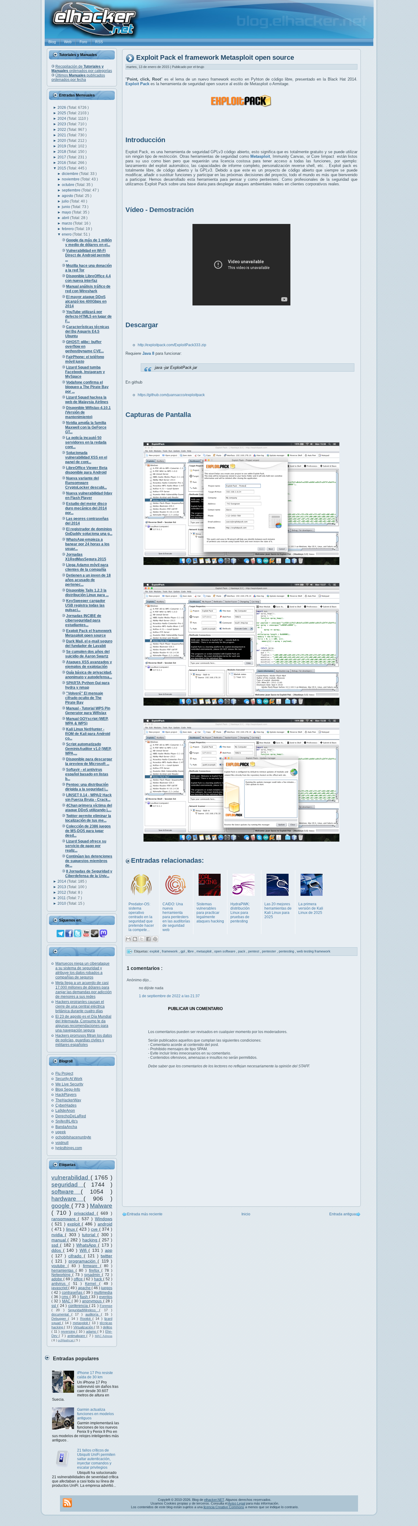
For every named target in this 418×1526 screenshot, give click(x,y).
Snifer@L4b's (66, 1121)
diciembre (70, 174)
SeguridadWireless (83, 1310)
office (79, 1279)
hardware (67, 1198)
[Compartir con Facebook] (148, 939)
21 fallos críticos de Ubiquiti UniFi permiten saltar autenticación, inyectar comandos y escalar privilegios (96, 1459)
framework (170, 951)
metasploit (81, 1323)
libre (191, 951)
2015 (62, 168)
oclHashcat (66, 1340)
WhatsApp (87, 1245)
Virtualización (83, 1327)
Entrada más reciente (144, 1214)
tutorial (89, 1234)
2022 (62, 129)
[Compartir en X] (142, 939)
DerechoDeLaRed (70, 1116)
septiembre (71, 190)
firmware (91, 1266)
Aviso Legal (236, 1503)
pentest (254, 951)
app (108, 1250)
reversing (68, 1331)
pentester (269, 951)
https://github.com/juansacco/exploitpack (171, 395)
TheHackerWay (68, 1100)
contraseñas (73, 1292)
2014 (62, 881)
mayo (67, 212)
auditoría (93, 1314)
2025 (62, 113)
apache (84, 1288)
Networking (61, 1275)
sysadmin (93, 1275)
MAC (67, 1301)
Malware (101, 1205)
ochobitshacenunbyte (73, 1137)
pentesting (287, 951)
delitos (107, 1327)
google (61, 1205)
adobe (57, 1279)
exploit (74, 1223)
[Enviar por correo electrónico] (128, 939)
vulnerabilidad (71, 1177)
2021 (62, 135)
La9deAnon (65, 1110)
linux (71, 1229)
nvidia (58, 1234)
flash (84, 1297)
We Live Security (69, 1084)
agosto (68, 196)
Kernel (92, 1284)
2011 (62, 898)
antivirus (60, 1284)
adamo (91, 1331)
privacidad (85, 1213)
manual (59, 1239)
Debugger (59, 1318)
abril (66, 218)
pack (242, 951)
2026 (62, 107)
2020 (62, 140)
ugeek (60, 1132)
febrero (68, 229)
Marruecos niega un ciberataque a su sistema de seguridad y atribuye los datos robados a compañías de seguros (82, 970)
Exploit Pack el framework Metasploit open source (215, 58)
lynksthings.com (68, 1148)
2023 (62, 124)
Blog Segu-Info (67, 1089)
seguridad (67, 1184)
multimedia (103, 1292)
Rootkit (86, 1318)
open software (225, 951)
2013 (62, 887)
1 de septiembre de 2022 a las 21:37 (169, 996)
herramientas (63, 1270)
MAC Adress (103, 1336)
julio (66, 201)
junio (66, 207)
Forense (106, 1306)
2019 (62, 146)
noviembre (71, 179)
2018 (62, 152)
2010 (62, 903)
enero (67, 234)
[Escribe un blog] (135, 939)
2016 (62, 163)
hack (98, 1279)
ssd (55, 1245)
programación (83, 1261)
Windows (103, 1218)
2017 (62, 157)
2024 (62, 118)
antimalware (76, 1336)
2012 (62, 892)
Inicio (245, 1214)
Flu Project (64, 1073)
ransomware (64, 1218)
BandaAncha (66, 1127)
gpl (183, 951)
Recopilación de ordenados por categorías (81, 68)
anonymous (92, 1301)
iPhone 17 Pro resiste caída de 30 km (95, 1375)
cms (65, 1297)
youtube (59, 1266)
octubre (68, 185)
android (105, 1223)
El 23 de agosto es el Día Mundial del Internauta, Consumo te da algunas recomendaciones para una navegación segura (83, 1023)
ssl (54, 1306)
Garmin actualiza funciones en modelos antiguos (95, 1413)
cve (95, 1229)
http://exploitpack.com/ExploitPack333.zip (172, 345)
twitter (106, 1255)
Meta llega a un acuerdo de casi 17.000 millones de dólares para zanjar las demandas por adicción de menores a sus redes (83, 990)
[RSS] (67, 1503)
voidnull (62, 1143)
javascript (59, 1288)
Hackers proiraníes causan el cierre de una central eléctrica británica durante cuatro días (80, 1006)
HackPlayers (66, 1094)
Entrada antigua (342, 1214)
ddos (57, 1250)
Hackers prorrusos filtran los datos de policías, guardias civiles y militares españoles (83, 1040)
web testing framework (313, 951)
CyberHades (66, 1105)
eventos (105, 1297)
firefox (95, 1270)
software (66, 1191)
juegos (106, 1288)
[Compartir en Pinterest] (155, 939)
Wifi (84, 1250)
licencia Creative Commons (223, 1507)
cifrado (76, 1255)
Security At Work (68, 1079)
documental (61, 1314)
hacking (90, 1239)
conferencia (78, 1306)
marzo (67, 223)
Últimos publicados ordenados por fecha (78, 77)
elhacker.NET (214, 1499)
